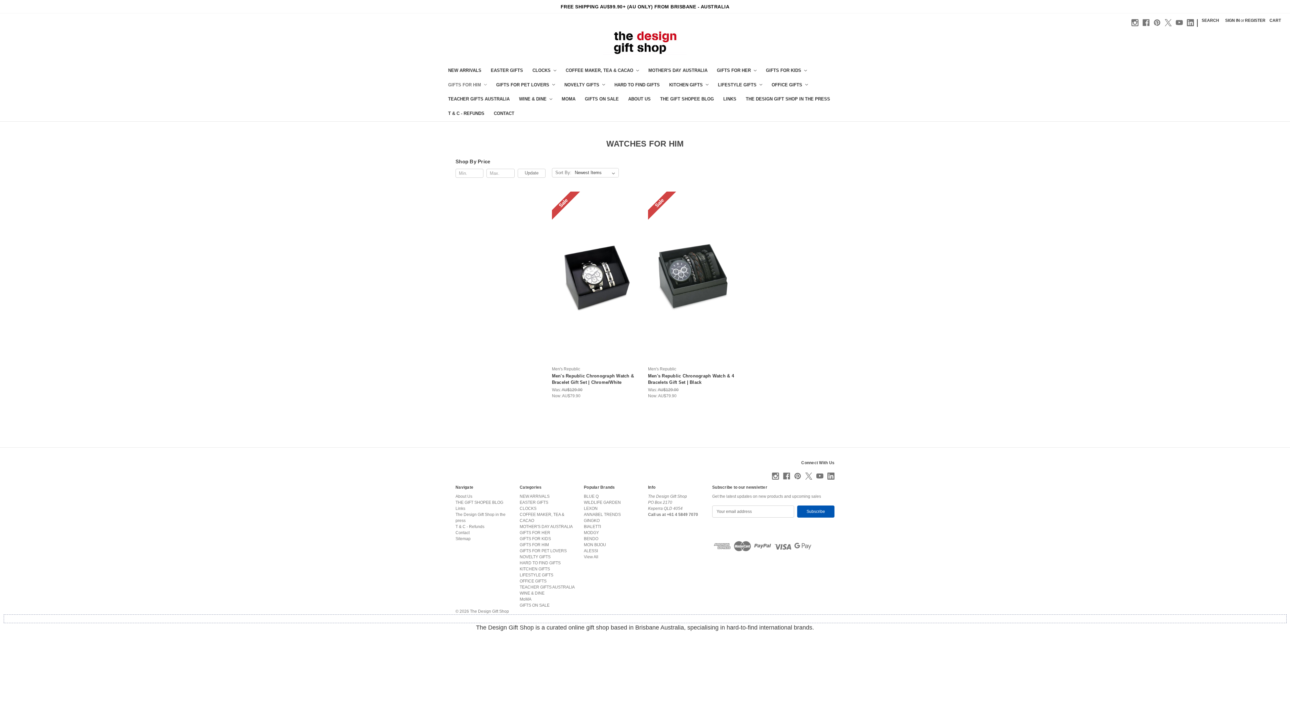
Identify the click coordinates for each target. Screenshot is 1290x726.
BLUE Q (591, 496)
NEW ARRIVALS (464, 70)
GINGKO (592, 520)
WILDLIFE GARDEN (602, 502)
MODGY (591, 532)
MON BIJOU (595, 544)
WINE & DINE (533, 99)
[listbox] (596, 172)
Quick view (596, 271)
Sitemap (463, 538)
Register (1255, 20)
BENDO (591, 538)
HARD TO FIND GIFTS (637, 84)
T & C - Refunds (466, 113)
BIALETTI (592, 526)
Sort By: (563, 172)
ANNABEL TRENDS (602, 514)
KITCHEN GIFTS (686, 84)
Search (1210, 20)
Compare (594, 282)
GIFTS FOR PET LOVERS (522, 84)
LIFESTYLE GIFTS (737, 84)
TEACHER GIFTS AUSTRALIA (479, 99)
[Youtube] (1179, 22)
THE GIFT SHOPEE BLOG (687, 99)
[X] (1168, 22)
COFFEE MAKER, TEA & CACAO (599, 70)
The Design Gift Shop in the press (788, 99)
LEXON (591, 508)
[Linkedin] (1190, 22)
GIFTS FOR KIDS (783, 70)
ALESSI (591, 551)
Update (532, 172)
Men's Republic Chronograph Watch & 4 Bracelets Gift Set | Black (691, 379)
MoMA (568, 99)
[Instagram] (1134, 22)
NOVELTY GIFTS (581, 84)
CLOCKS (541, 70)
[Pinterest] (1157, 22)
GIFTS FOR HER (734, 70)
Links (729, 99)
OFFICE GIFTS (787, 84)
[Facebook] (1146, 22)
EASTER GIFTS (507, 70)
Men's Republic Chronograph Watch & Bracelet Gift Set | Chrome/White (593, 379)
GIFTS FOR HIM (464, 84)
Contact (504, 113)
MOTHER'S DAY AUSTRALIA (677, 70)
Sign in (1232, 20)
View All (591, 557)
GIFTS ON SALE (602, 99)
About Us (639, 99)
